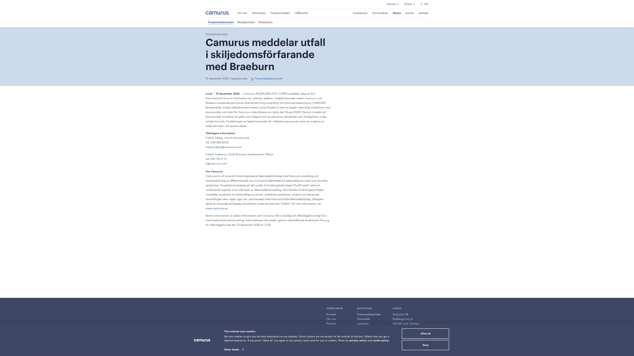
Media (397, 13)
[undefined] (221, 13)
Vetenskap (258, 13)
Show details (231, 349)
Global (408, 3)
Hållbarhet (301, 13)
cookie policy (380, 340)
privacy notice (358, 340)
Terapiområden (280, 13)
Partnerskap (380, 13)
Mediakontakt (246, 22)
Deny (425, 344)
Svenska (391, 3)
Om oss (242, 13)
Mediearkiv (265, 22)
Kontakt (423, 13)
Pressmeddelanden (221, 22)
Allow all (425, 333)
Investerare (360, 13)
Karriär (410, 13)
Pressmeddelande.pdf (268, 78)
